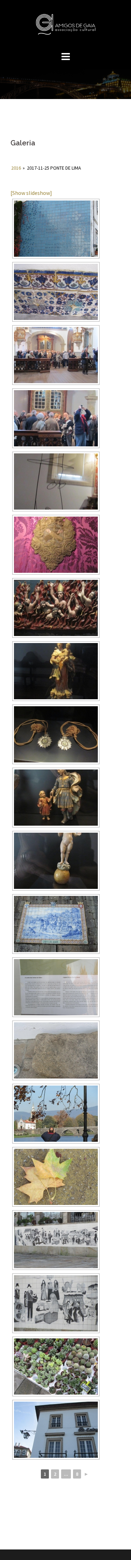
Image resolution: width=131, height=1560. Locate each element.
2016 (16, 168)
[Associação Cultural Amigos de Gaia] (65, 26)
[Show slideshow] (31, 192)
